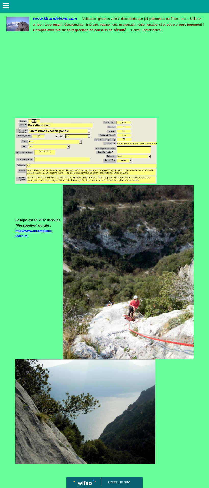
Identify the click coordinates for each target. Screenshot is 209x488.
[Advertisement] (104, 78)
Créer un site (119, 481)
